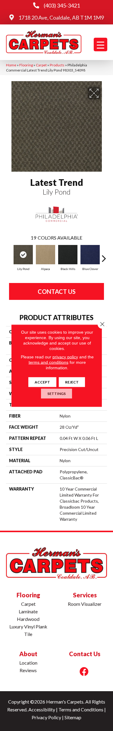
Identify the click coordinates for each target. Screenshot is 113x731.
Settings (56, 393)
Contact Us (57, 291)
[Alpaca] (45, 254)
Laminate (28, 611)
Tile (28, 634)
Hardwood (28, 619)
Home (11, 65)
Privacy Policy (46, 717)
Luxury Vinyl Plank (28, 626)
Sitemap (72, 717)
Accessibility (41, 709)
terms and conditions (48, 362)
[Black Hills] (68, 254)
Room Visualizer (85, 604)
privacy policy (65, 356)
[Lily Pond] (23, 254)
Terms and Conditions (80, 709)
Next (103, 255)
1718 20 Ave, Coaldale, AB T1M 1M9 (61, 17)
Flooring (26, 65)
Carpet (41, 65)
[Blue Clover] (90, 254)
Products (57, 65)
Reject (72, 382)
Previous (9, 255)
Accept (42, 382)
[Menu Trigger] (100, 44)
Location (28, 663)
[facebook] (84, 671)
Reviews (28, 670)
